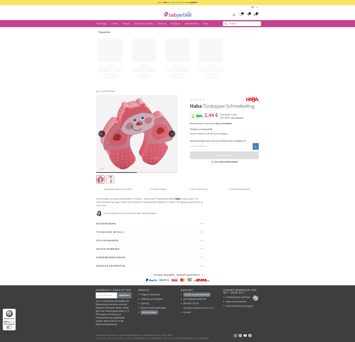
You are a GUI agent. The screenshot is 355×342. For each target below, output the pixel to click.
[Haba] (252, 99)
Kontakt (187, 312)
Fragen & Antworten (150, 294)
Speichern (124, 295)
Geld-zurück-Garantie (236, 301)
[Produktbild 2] (110, 179)
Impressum (100, 335)
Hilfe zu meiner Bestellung (198, 295)
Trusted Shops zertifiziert (238, 297)
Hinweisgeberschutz (152, 335)
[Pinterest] (241, 335)
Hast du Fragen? (149, 213)
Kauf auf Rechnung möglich (239, 306)
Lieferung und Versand (152, 299)
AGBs (121, 335)
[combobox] (242, 23)
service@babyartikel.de (194, 299)
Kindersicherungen (108, 91)
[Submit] (226, 24)
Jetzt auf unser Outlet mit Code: (177, 2)
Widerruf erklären (149, 312)
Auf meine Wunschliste (226, 162)
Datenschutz (112, 335)
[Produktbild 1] (100, 179)
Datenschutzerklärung (106, 324)
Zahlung (145, 303)
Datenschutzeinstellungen (153, 308)
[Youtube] (246, 335)
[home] (177, 14)
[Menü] (14, 310)
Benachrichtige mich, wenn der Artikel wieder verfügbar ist (218, 140)
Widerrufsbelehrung (133, 335)
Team (170, 335)
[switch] (9, 327)
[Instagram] (236, 335)
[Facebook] (250, 335)
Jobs (164, 335)
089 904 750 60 (191, 303)
